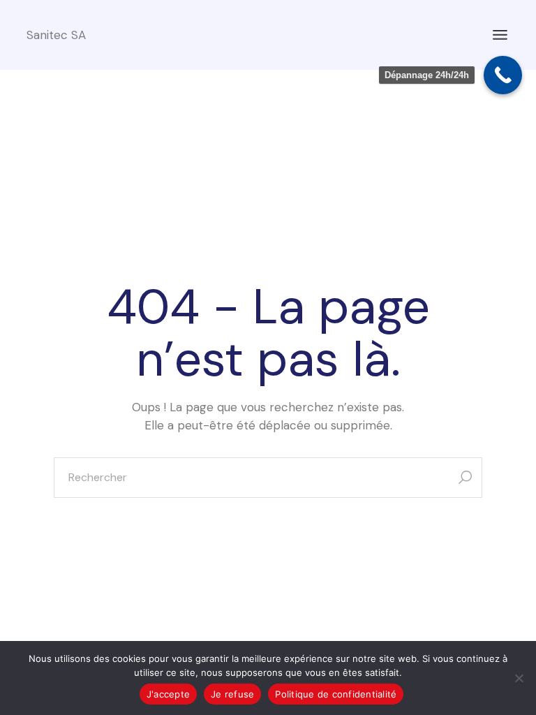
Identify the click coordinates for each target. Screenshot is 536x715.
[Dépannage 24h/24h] (503, 75)
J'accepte (168, 694)
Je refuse (232, 694)
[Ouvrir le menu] (500, 35)
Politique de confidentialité (335, 694)
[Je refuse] (519, 678)
